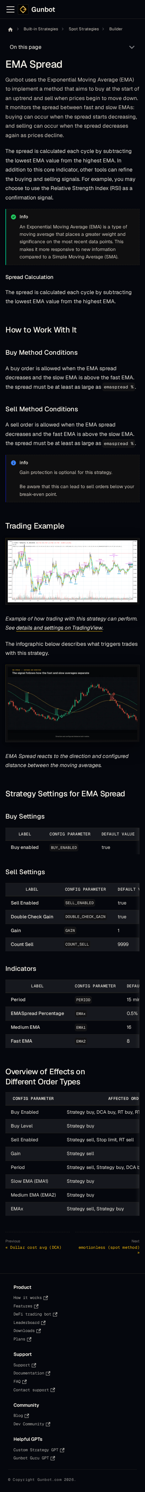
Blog (18, 1415)
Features (22, 1306)
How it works (27, 1297)
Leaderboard (26, 1322)
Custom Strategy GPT (35, 1450)
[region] (72, 841)
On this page (25, 47)
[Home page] (10, 29)
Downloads (24, 1330)
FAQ (17, 1381)
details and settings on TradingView (59, 627)
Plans (19, 1339)
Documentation (28, 1373)
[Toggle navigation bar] (10, 9)
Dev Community (28, 1424)
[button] (72, 571)
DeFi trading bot (32, 1314)
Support (21, 1365)
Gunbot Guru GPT (31, 1458)
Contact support (31, 1390)
